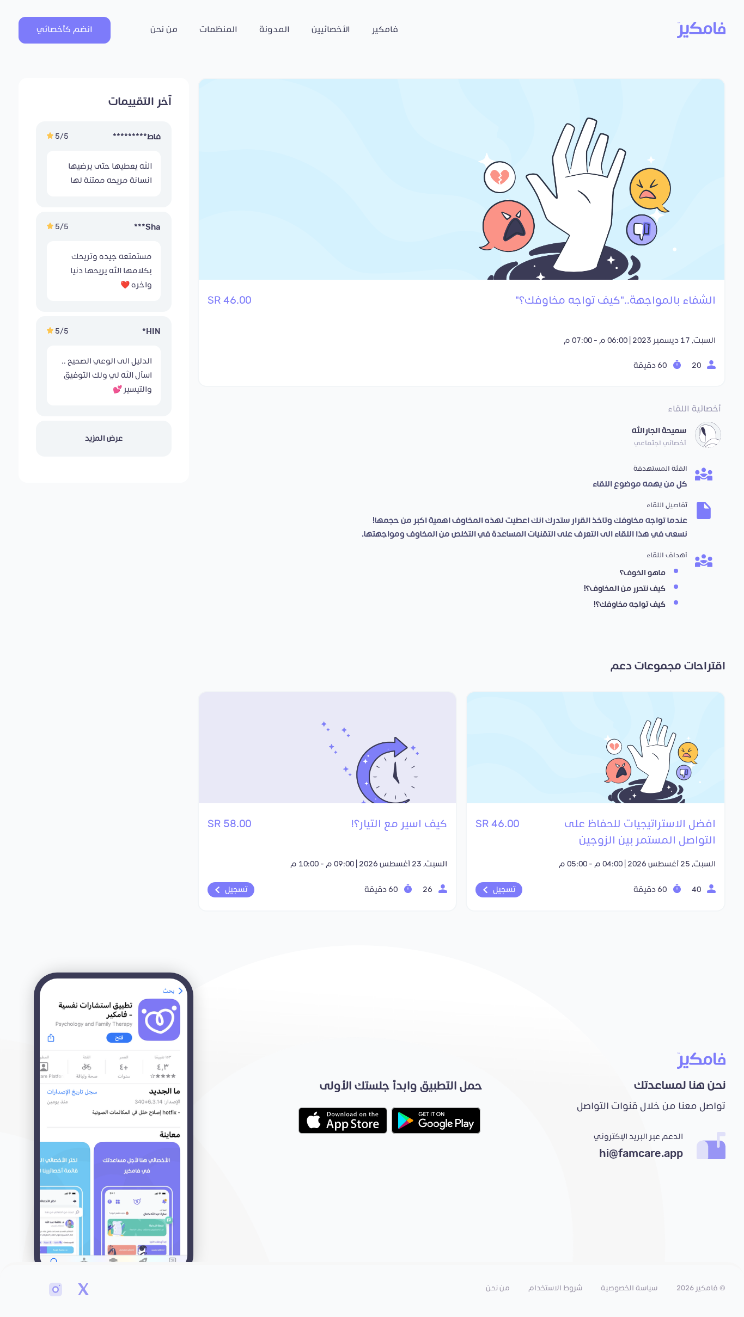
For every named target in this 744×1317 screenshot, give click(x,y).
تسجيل (504, 889)
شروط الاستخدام (555, 1288)
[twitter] (83, 1291)
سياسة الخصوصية (629, 1288)
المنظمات (218, 29)
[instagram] (55, 1291)
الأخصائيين (331, 29)
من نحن (164, 29)
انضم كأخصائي (64, 29)
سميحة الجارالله (659, 430)
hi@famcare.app (641, 1154)
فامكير (385, 29)
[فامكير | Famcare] (701, 30)
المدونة (274, 29)
